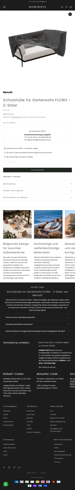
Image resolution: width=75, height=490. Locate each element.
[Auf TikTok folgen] (19, 467)
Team (5, 455)
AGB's (56, 448)
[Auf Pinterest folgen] (14, 467)
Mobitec (29, 418)
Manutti (6, 110)
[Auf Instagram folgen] (9, 467)
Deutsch (43, 473)
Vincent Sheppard (33, 432)
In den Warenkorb (37, 170)
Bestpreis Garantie (57, 418)
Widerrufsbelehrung (57, 421)
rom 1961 (29, 421)
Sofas (5, 418)
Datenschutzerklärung (62, 455)
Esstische (6, 411)
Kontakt (53, 414)
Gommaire (30, 414)
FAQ (51, 411)
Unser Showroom (9, 448)
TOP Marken (58, 458)
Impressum (58, 444)
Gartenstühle (8, 425)
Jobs (5, 451)
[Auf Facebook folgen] (4, 467)
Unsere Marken (9, 444)
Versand (53, 425)
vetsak (29, 429)
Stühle (5, 414)
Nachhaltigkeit (59, 451)
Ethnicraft (30, 411)
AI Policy (57, 462)
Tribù (28, 425)
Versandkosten (16, 117)
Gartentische (8, 421)
